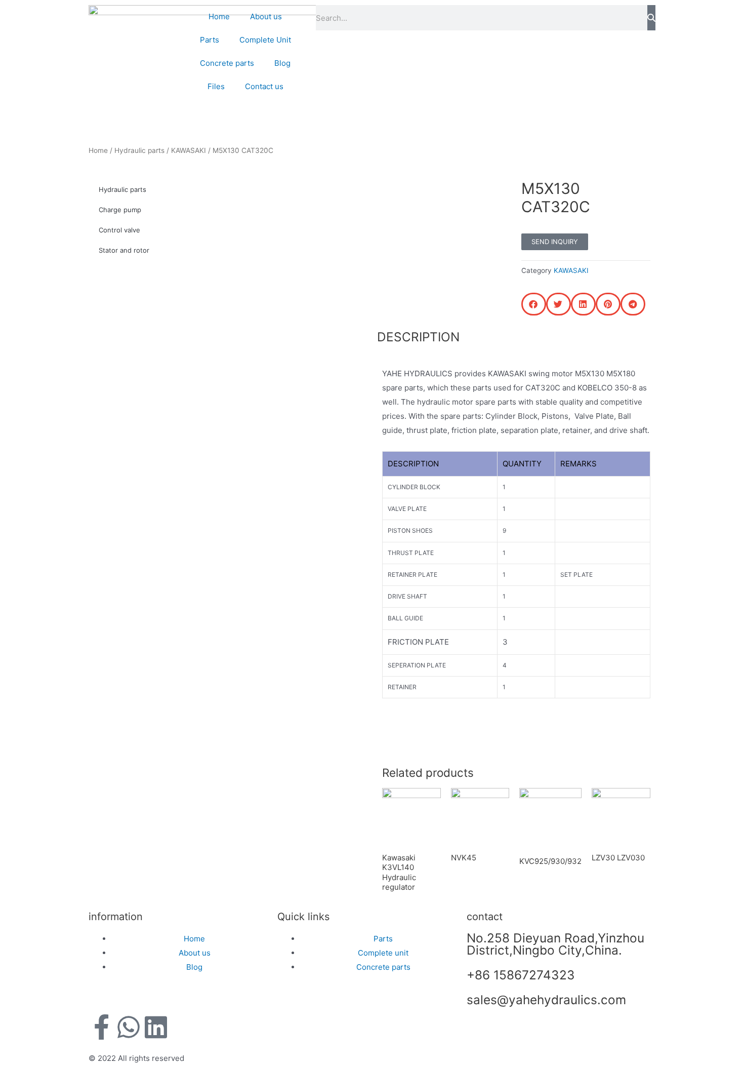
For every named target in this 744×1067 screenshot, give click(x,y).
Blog (282, 63)
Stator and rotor (124, 250)
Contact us (264, 86)
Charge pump (120, 210)
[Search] (651, 17)
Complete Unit (265, 40)
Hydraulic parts (139, 150)
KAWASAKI (188, 150)
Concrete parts (227, 63)
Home (219, 16)
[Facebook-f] (101, 1027)
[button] (533, 304)
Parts (209, 40)
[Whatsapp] (128, 1027)
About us (266, 16)
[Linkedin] (156, 1027)
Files (216, 86)
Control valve (119, 230)
